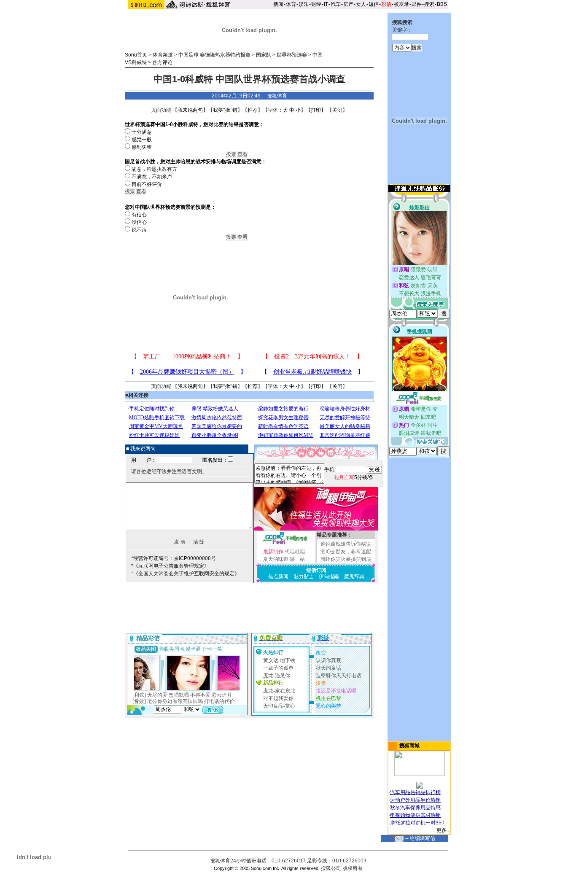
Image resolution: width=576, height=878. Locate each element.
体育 (291, 4)
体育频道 (163, 55)
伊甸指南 (329, 576)
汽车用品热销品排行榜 (415, 792)
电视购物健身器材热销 (415, 815)
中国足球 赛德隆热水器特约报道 (214, 55)
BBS (442, 4)
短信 (374, 4)
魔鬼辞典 (354, 576)
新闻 (278, 4)
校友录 (401, 4)
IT (326, 4)
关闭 (337, 110)
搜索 (429, 4)
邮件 (417, 4)
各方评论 (162, 62)
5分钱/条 (354, 477)
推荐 (253, 110)
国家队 (263, 55)
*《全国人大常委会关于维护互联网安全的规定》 (185, 573)
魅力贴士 (303, 576)
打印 (316, 110)
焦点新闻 (278, 576)
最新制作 (273, 552)
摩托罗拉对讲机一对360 (417, 823)
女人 (361, 4)
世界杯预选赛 (292, 55)
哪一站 (297, 559)
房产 (348, 4)
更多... (443, 830)
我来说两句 (190, 110)
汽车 (336, 4)
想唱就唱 (295, 552)
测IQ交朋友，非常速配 (345, 552)
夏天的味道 (275, 559)
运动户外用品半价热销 (415, 800)
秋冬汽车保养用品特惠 (415, 808)
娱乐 (304, 4)
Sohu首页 (136, 55)
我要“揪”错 (225, 110)
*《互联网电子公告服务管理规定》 (170, 566)
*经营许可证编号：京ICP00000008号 (173, 558)
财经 (316, 4)
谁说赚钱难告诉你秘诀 (345, 544)
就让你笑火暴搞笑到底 (345, 559)
